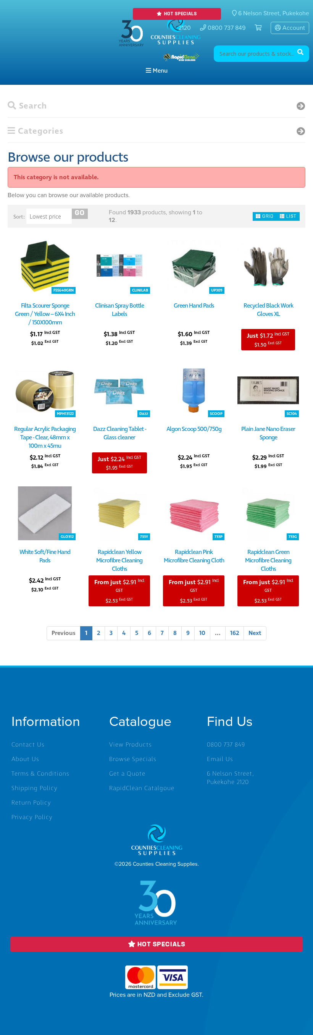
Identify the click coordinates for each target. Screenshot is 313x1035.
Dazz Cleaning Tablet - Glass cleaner (119, 433)
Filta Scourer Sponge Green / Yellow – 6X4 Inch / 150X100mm (45, 314)
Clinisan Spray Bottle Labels (119, 309)
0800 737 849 (225, 28)
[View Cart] (255, 28)
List (291, 216)
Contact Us (27, 744)
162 (234, 633)
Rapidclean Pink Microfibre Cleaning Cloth (194, 556)
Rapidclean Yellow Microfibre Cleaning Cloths (119, 560)
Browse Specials (132, 759)
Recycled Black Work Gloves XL (268, 309)
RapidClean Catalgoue (141, 788)
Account (293, 28)
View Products (130, 744)
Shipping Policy (34, 788)
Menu (159, 70)
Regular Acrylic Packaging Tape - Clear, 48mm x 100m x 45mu (45, 437)
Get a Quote (127, 773)
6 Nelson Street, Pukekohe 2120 (230, 777)
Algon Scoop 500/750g (193, 429)
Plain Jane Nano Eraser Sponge (268, 433)
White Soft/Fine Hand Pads (44, 556)
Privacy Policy (32, 817)
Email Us (220, 759)
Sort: (19, 216)
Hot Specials (180, 14)
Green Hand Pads (194, 305)
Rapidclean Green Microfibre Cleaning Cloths (268, 560)
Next (254, 633)
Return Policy (31, 803)
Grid (267, 216)
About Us (25, 759)
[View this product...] (45, 244)
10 (202, 633)
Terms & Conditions (40, 773)
